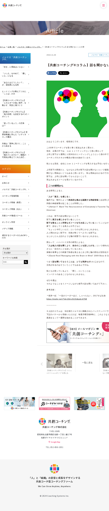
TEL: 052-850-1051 (54, 447)
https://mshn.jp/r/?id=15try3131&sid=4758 (67, 299)
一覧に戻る (87, 363)
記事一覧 (11, 47)
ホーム (2, 47)
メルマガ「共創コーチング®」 (29, 47)
